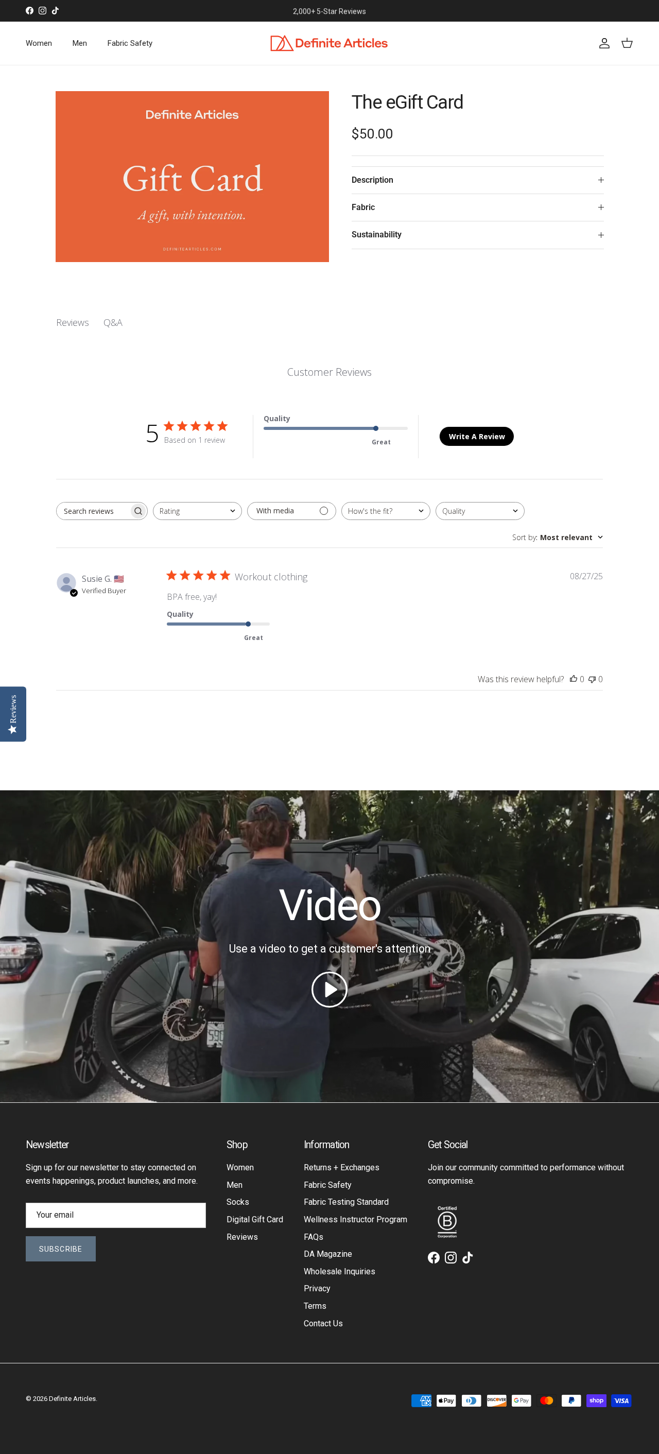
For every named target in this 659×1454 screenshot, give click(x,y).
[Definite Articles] (329, 43)
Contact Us (323, 1323)
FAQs (313, 1237)
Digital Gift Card (255, 1219)
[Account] (602, 43)
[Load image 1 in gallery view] (192, 176)
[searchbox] (93, 511)
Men (80, 43)
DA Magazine (328, 1254)
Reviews (242, 1237)
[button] (329, 989)
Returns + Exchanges (341, 1167)
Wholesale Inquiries (339, 1271)
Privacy (317, 1288)
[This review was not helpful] (592, 679)
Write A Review (477, 436)
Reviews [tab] (72, 322)
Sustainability (377, 234)
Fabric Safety (130, 43)
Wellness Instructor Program (355, 1219)
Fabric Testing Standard (346, 1202)
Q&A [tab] (113, 322)
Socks (238, 1202)
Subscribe (60, 1249)
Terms (315, 1306)
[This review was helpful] (573, 679)
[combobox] (197, 511)
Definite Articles (72, 1399)
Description (372, 180)
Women (39, 43)
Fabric (363, 207)
